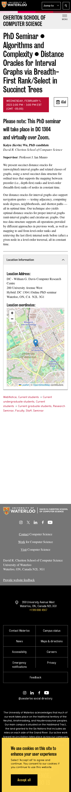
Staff (29, 410)
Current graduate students (34, 406)
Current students (28, 397)
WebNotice (10, 397)
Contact (24, 534)
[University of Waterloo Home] (14, 5)
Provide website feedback (19, 580)
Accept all (24, 780)
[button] (51, 5)
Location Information (20, 259)
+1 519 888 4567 (38, 610)
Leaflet (25, 384)
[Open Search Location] (66, 5)
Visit (24, 549)
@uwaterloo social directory (35, 698)
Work (21, 542)
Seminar (38, 410)
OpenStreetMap (41, 384)
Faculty (19, 410)
